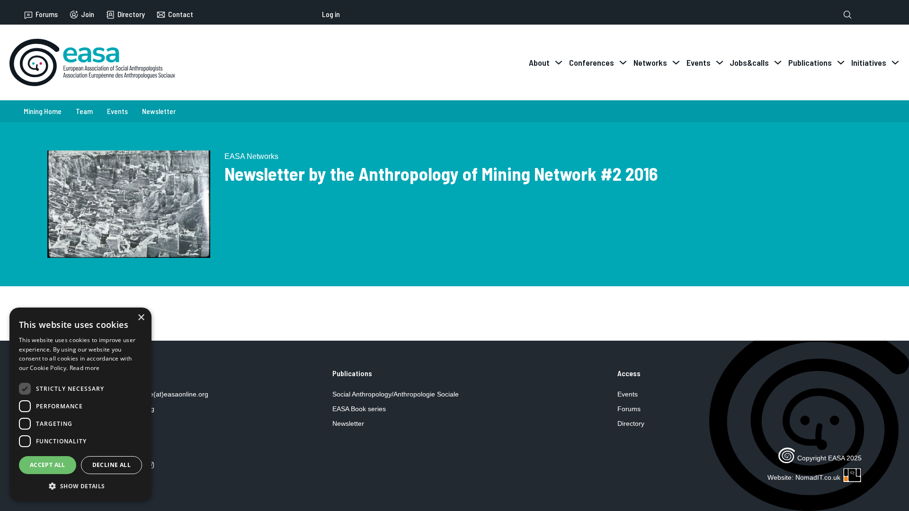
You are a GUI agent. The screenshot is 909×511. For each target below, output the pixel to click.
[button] (80, 486)
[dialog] (80, 405)
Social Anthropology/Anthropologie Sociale (395, 394)
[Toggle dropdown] (558, 62)
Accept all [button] (47, 465)
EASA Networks (251, 156)
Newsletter (159, 110)
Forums (47, 14)
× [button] (140, 317)
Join (87, 14)
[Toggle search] (847, 14)
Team (84, 110)
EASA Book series (359, 409)
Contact (180, 14)
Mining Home (43, 110)
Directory (131, 14)
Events (117, 110)
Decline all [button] (111, 465)
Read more (85, 368)
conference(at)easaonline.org (164, 394)
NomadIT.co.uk (817, 477)
